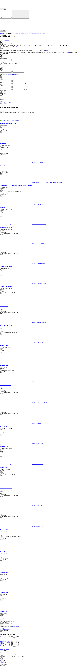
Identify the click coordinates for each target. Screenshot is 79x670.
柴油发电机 (49, 32)
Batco (18, 33)
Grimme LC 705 (4, 345)
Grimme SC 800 (4, 592)
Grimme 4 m (3, 143)
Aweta (15, 33)
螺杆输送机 (31, 32)
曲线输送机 (36, 32)
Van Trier (41, 33)
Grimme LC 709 (4, 467)
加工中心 (57, 32)
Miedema (33, 33)
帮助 (4, 649)
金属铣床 (69, 32)
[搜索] (20, 14)
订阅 (1, 624)
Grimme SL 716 (4, 426)
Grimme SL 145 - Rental (6, 286)
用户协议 (17, 626)
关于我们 (1, 649)
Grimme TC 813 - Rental (6, 488)
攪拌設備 (73, 32)
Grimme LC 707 (4, 509)
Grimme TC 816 (4, 446)
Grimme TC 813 (4, 207)
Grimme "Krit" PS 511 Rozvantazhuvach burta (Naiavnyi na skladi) (16, 185)
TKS (39, 33)
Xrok (44, 33)
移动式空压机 (64, 32)
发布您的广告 (3, 154)
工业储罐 (3, 33)
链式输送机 (40, 32)
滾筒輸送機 (27, 32)
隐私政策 (13, 626)
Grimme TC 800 (4, 572)
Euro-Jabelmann (25, 33)
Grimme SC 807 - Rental (6, 247)
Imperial (4, 651)
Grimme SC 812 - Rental (6, 227)
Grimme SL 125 (4, 611)
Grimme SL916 (3, 551)
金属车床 (53, 32)
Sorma (36, 33)
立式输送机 (45, 32)
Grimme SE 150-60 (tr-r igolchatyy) (8, 123)
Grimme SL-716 (4, 165)
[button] (39, 25)
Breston (20, 33)
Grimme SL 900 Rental (5, 385)
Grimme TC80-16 (4, 365)
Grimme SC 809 (4, 306)
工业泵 (60, 32)
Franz (30, 33)
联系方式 (7, 649)
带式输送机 (22, 32)
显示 (1, 101)
